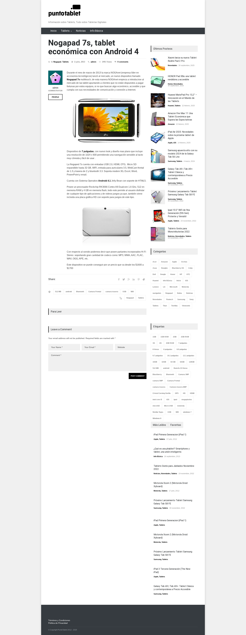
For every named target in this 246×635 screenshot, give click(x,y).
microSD (156, 406)
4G (160, 343)
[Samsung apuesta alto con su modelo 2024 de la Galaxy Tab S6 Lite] (158, 156)
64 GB (173, 362)
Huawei (171, 106)
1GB (154, 337)
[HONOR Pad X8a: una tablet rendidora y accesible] (158, 82)
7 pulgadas (182, 343)
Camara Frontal (94, 292)
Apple (170, 143)
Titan (165, 306)
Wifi (132, 292)
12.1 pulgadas (188, 356)
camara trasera (111, 292)
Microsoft (173, 287)
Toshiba (174, 306)
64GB (182, 362)
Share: (52, 279)
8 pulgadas (167, 349)
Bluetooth (80, 292)
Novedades (172, 65)
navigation (157, 293)
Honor (170, 84)
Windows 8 (157, 418)
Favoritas (175, 424)
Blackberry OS (178, 268)
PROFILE (55, 97)
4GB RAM (170, 343)
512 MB (58, 292)
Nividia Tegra (158, 412)
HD (184, 393)
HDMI (192, 393)
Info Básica (96, 30)
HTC (188, 274)
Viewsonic (186, 306)
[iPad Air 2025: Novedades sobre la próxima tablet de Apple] (158, 137)
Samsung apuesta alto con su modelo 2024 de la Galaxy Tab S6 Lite (182, 153)
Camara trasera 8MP (178, 387)
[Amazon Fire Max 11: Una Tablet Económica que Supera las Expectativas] (158, 119)
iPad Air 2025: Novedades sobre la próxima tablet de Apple (181, 135)
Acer (155, 262)
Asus (155, 268)
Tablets (65, 30)
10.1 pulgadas (173, 356)
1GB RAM (165, 337)
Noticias (81, 30)
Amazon (171, 124)
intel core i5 (157, 400)
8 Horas (156, 349)
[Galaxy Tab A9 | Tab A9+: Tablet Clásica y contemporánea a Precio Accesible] (158, 174)
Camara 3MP (183, 374)
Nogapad (57, 62)
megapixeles (187, 400)
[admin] (55, 78)
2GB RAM (185, 337)
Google (163, 274)
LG (164, 287)
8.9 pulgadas (182, 349)
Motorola (185, 287)
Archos (184, 262)
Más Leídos (159, 424)
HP (181, 274)
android (69, 292)
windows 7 (187, 412)
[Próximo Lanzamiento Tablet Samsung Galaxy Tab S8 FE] (158, 197)
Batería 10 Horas (180, 368)
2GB (175, 337)
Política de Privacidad (58, 623)
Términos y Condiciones (59, 620)
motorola (180, 406)
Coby (190, 268)
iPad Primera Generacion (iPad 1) (170, 434)
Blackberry (157, 374)
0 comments (122, 62)
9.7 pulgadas (158, 356)
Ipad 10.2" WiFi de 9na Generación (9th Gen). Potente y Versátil (179, 213)
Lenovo (156, 287)
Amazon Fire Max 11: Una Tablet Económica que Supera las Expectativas (180, 116)
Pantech (169, 299)
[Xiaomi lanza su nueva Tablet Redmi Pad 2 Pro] (158, 63)
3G (154, 343)
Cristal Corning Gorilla (162, 393)
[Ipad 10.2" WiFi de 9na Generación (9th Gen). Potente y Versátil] (158, 215)
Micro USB (168, 406)
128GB (191, 362)
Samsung (172, 161)
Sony (191, 299)
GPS (177, 393)
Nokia (179, 293)
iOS (174, 143)
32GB (164, 362)
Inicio (53, 30)
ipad (175, 400)
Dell (154, 274)
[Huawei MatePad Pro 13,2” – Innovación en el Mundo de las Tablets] (158, 100)
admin (93, 62)
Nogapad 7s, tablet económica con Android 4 (93, 47)
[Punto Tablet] (64, 15)
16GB (155, 362)
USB (124, 292)
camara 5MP (158, 381)
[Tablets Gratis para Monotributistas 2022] (158, 234)
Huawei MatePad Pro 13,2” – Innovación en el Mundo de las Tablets (182, 98)
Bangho (164, 268)
